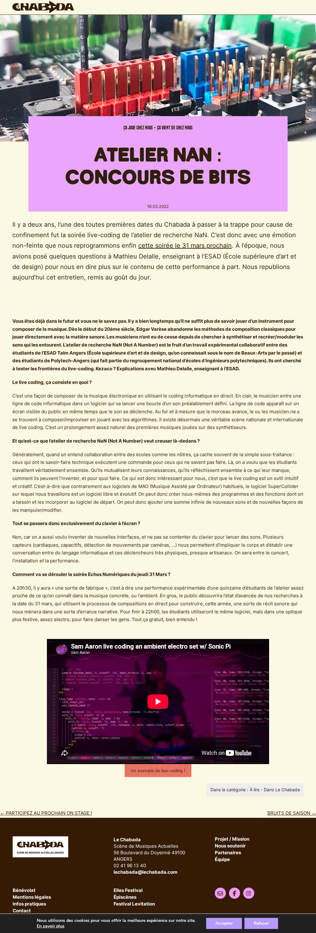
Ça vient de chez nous (175, 127)
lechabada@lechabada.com (145, 872)
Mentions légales (32, 897)
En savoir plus (50, 926)
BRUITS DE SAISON (291, 813)
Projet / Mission (232, 839)
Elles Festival (128, 890)
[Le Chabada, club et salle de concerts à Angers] (43, 7)
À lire (255, 789)
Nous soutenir (230, 846)
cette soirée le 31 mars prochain (185, 245)
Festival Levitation (134, 904)
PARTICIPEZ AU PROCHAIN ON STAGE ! (46, 813)
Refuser (261, 923)
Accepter (224, 923)
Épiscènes (125, 897)
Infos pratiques (29, 904)
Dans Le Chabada (282, 789)
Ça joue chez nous (138, 127)
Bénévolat (24, 890)
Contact (22, 911)
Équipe (222, 860)
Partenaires (228, 853)
